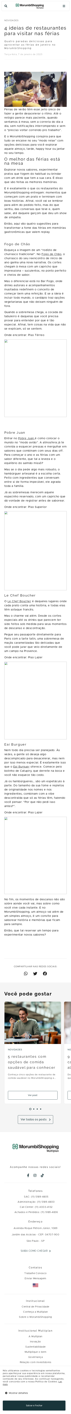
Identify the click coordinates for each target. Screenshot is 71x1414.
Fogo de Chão (51, 254)
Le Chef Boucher (19, 601)
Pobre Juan (26, 438)
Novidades (11, 20)
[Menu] (64, 6)
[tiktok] (42, 1175)
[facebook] (28, 1175)
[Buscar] (5, 6)
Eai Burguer (21, 766)
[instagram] (35, 1175)
